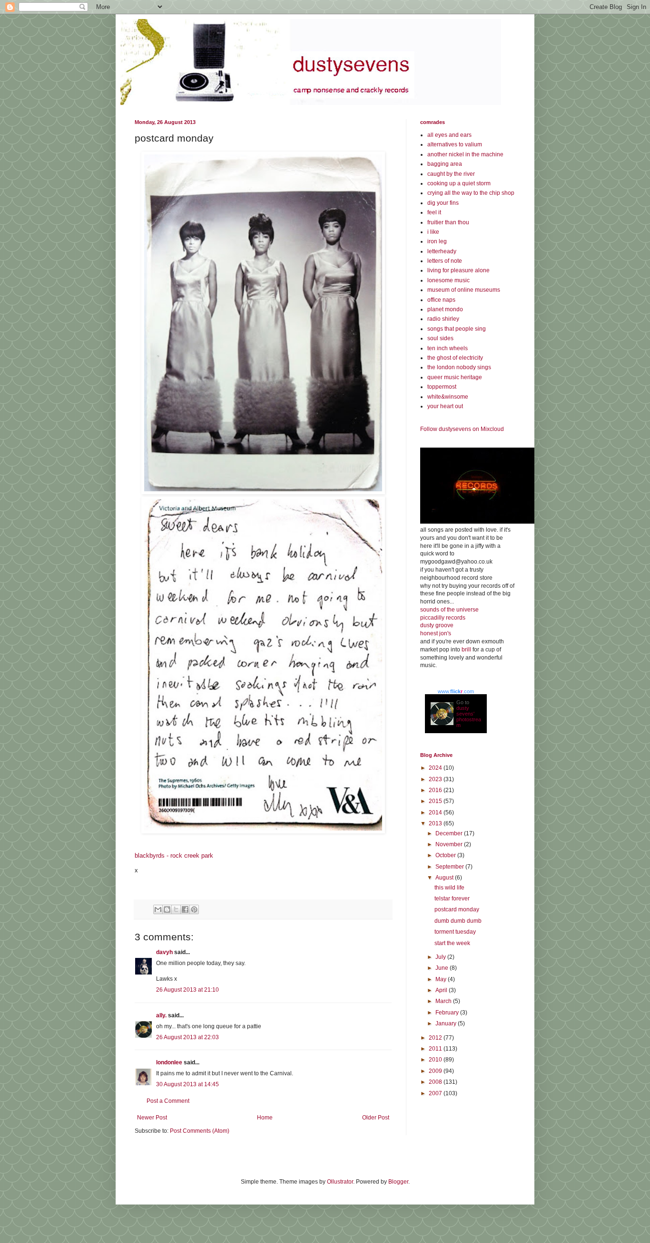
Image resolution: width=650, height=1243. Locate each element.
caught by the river (451, 174)
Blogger (398, 1181)
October (446, 855)
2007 (436, 1093)
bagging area (444, 164)
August (445, 877)
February (447, 1012)
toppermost (441, 386)
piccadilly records (442, 617)
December (449, 833)
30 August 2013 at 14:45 (187, 1084)
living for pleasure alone (458, 270)
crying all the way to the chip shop (470, 193)
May (441, 979)
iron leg (437, 241)
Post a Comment (168, 1101)
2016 (436, 790)
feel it (434, 212)
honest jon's (435, 633)
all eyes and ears (449, 135)
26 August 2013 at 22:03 (187, 1037)
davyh (164, 952)
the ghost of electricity (455, 357)
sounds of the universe (449, 609)
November (449, 844)
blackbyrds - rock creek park (174, 855)
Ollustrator (340, 1181)
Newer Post (152, 1117)
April (442, 990)
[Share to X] (176, 909)
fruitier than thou (448, 222)
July (441, 957)
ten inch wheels (447, 348)
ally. (161, 1015)
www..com (456, 691)
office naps (441, 299)
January (446, 1023)
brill (466, 649)
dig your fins (443, 203)
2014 (436, 812)
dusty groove (436, 625)
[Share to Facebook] (185, 909)
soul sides (440, 338)
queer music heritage (454, 377)
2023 (436, 779)
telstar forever (452, 898)
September (450, 866)
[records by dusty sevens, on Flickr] (477, 521)
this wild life (449, 887)
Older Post (375, 1117)
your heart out (445, 406)
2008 (436, 1082)
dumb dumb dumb (458, 921)
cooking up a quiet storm (459, 183)
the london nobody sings (459, 367)
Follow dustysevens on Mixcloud (462, 429)
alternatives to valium (454, 144)
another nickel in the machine (465, 154)
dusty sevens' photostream (468, 716)
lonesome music (448, 280)
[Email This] (158, 909)
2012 (436, 1037)
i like (433, 232)
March (444, 1001)
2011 (436, 1048)
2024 (436, 768)
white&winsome (447, 396)
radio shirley (443, 319)
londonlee (169, 1062)
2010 (436, 1059)
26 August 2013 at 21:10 (187, 989)
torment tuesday (455, 931)
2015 (436, 801)
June (442, 968)
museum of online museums (463, 290)
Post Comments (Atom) (199, 1131)
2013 (436, 823)
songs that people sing (456, 328)
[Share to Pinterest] (194, 909)
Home (265, 1117)
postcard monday (456, 909)
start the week (452, 943)
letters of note (444, 261)
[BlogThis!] (167, 909)
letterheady (441, 251)
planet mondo (445, 309)
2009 (436, 1071)
